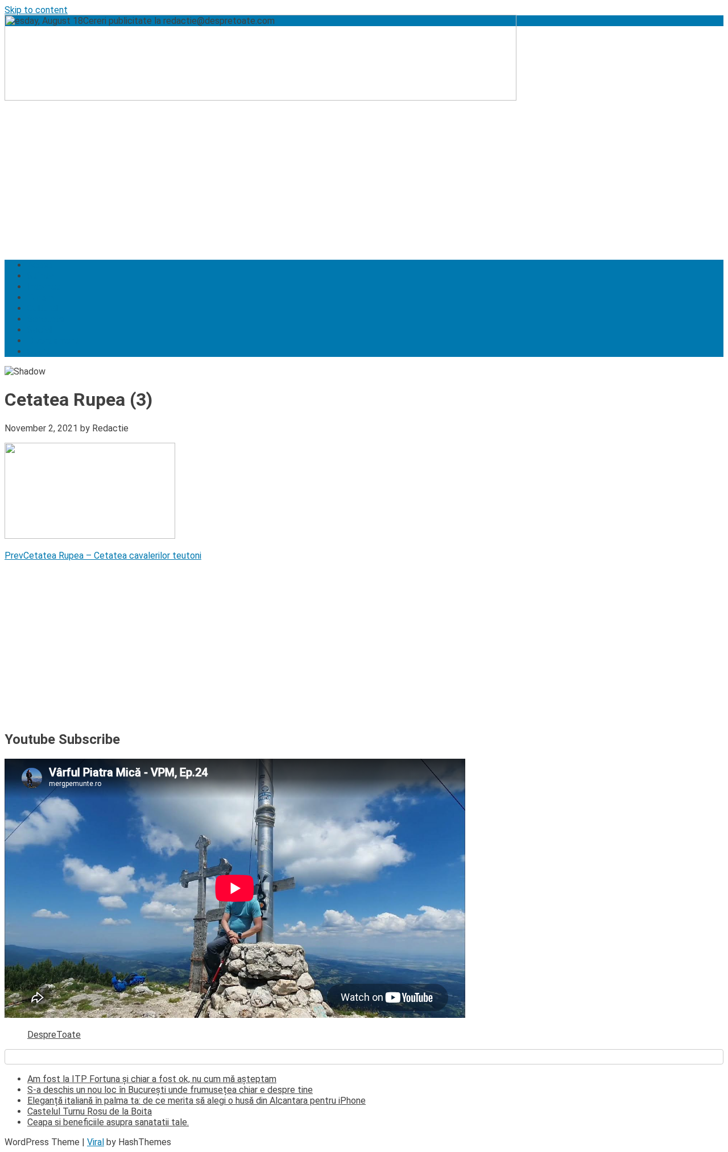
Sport (38, 351)
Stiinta (40, 276)
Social (39, 330)
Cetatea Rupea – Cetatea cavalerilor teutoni (103, 555)
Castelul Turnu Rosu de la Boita (89, 1111)
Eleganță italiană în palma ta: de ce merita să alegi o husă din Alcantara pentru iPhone (196, 1100)
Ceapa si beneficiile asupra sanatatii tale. (108, 1122)
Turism (40, 297)
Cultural (42, 308)
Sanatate (45, 319)
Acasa (39, 265)
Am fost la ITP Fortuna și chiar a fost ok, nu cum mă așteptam (151, 1079)
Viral (95, 1142)
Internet (43, 286)
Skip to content (36, 10)
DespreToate (54, 1034)
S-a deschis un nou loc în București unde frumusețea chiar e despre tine (170, 1089)
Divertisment (53, 340)
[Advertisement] (346, 171)
